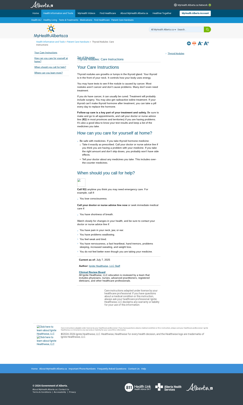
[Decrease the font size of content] (200, 44)
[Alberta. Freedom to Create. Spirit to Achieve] (197, 389)
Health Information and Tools (58, 13)
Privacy (72, 392)
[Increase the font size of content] (206, 44)
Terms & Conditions (42, 392)
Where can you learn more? (48, 73)
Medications (86, 20)
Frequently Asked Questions (111, 368)
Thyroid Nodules (176, 53)
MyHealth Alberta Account (195, 13)
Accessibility (60, 392)
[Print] (194, 43)
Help (143, 368)
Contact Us (133, 368)
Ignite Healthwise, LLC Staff (104, 266)
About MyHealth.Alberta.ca (134, 13)
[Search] (207, 29)
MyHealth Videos (86, 13)
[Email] (189, 43)
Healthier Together (162, 13)
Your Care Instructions (45, 52)
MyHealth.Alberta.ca (51, 31)
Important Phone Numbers (82, 368)
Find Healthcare (108, 13)
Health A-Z (36, 20)
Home (36, 13)
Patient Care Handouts (122, 20)
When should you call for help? (50, 67)
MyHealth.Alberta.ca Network (193, 5)
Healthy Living (50, 20)
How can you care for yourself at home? (51, 60)
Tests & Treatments (68, 20)
